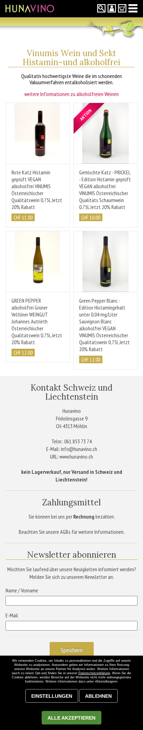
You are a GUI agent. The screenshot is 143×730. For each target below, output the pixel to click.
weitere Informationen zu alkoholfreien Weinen (71, 93)
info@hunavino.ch (79, 448)
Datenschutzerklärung (94, 673)
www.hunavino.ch (76, 456)
